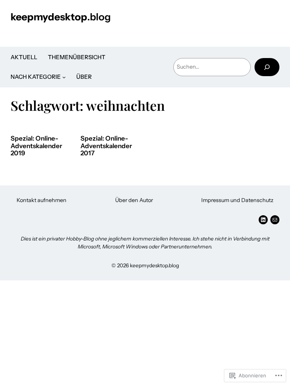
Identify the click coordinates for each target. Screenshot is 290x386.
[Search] (267, 67)
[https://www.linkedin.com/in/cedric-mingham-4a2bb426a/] (263, 219)
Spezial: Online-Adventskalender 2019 (36, 146)
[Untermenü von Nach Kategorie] (64, 77)
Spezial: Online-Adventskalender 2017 (106, 146)
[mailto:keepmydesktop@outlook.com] (274, 219)
